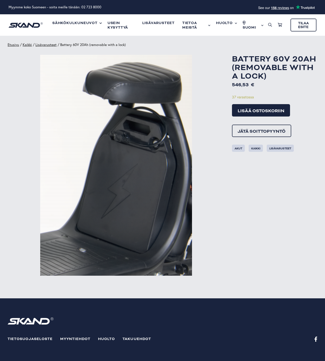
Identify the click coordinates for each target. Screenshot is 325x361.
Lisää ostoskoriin (261, 111)
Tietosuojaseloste (30, 339)
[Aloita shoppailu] (280, 25)
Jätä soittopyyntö (262, 131)
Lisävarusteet (46, 44)
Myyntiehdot (75, 339)
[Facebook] (315, 339)
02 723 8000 (91, 7)
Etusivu (13, 44)
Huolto (106, 339)
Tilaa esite (303, 25)
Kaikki (27, 44)
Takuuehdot (137, 339)
